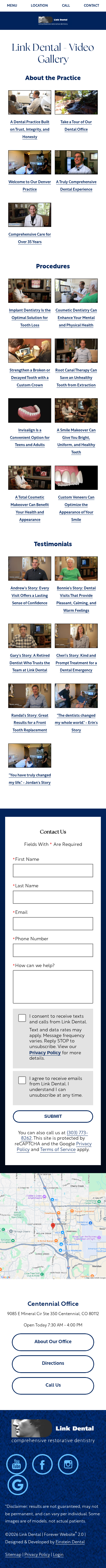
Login (58, 1555)
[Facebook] (42, 1464)
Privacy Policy (45, 1052)
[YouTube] (16, 1464)
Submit (53, 1116)
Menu (12, 5)
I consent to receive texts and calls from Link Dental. (58, 1037)
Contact (91, 5)
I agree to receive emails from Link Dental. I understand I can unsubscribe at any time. (56, 1087)
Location (39, 5)
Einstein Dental (70, 1542)
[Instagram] (68, 1464)
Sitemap (13, 1555)
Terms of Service (58, 1150)
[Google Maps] (17, 1485)
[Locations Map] (53, 1226)
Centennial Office (53, 1304)
